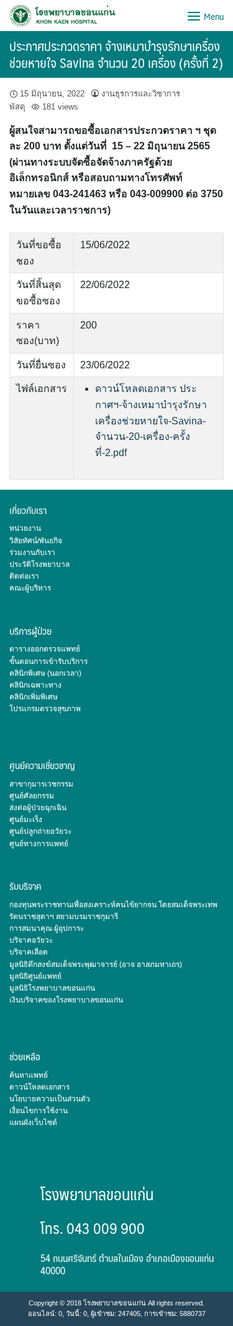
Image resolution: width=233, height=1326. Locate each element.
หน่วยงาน (25, 528)
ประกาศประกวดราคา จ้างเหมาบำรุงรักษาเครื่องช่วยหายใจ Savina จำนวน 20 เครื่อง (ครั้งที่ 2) (116, 54)
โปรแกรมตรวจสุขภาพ (45, 708)
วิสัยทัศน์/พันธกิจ (35, 540)
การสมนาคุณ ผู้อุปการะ (46, 928)
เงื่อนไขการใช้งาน (38, 1110)
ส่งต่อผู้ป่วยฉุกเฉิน (37, 807)
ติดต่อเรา (24, 576)
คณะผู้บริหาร (30, 588)
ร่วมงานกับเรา (32, 552)
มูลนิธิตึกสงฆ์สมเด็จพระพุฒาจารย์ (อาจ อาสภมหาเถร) (95, 964)
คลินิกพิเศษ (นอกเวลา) (45, 673)
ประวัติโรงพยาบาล (39, 564)
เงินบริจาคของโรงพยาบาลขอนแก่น (66, 1000)
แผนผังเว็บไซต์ (33, 1122)
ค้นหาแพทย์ (28, 1075)
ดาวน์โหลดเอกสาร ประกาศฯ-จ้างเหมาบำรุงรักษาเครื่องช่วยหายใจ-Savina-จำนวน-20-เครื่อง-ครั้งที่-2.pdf (151, 420)
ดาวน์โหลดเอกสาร (39, 1087)
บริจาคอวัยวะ (31, 940)
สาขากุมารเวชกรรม (41, 784)
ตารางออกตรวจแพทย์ (44, 649)
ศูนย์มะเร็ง (25, 819)
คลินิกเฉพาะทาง (35, 685)
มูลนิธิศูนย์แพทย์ (35, 976)
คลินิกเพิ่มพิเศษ (33, 697)
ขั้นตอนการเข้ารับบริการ (48, 661)
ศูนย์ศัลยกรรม (31, 795)
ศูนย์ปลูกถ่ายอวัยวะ (40, 831)
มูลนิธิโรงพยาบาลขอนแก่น (52, 988)
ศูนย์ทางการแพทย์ (38, 843)
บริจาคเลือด (28, 952)
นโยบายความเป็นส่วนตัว (49, 1099)
